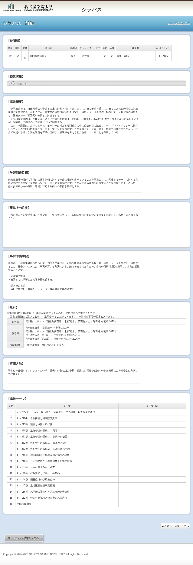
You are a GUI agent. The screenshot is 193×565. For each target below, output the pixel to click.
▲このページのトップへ (175, 526)
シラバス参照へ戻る (179, 23)
